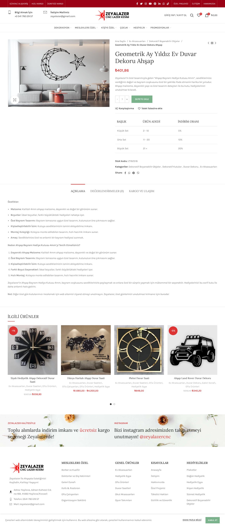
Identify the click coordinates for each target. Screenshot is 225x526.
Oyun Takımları (123, 500)
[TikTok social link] (168, 3)
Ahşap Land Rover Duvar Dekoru (192, 378)
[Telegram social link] (133, 173)
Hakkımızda (158, 482)
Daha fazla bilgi (192, 520)
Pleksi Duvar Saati (139, 378)
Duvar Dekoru (190, 166)
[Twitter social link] (141, 3)
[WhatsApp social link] (164, 3)
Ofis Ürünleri (49, 386)
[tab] (78, 189)
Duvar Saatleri (33, 386)
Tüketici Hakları (159, 494)
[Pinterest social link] (155, 3)
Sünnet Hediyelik (196, 494)
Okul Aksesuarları (125, 494)
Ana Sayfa (120, 41)
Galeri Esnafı (209, 383)
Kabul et (212, 520)
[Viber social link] (138, 173)
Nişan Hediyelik (195, 488)
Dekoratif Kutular (172, 166)
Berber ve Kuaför (71, 469)
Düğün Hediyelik (196, 476)
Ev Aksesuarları (137, 41)
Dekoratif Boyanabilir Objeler (164, 41)
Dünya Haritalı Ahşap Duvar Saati (86, 378)
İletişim (155, 476)
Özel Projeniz (158, 488)
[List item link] (31, 499)
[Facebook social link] (137, 3)
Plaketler (192, 469)
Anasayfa (156, 469)
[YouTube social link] (150, 3)
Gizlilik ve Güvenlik (161, 500)
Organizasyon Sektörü (74, 500)
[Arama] (191, 15)
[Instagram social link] (146, 3)
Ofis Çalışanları (70, 386)
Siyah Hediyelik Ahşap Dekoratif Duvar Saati (32, 380)
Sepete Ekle (142, 99)
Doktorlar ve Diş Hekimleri (76, 476)
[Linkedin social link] (159, 3)
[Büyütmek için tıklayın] (14, 100)
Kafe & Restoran (71, 488)
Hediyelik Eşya (32, 390)
